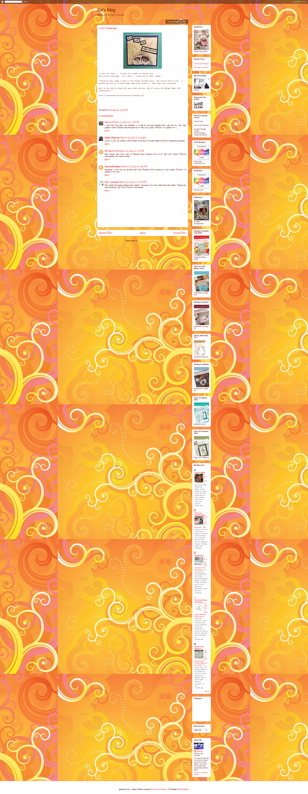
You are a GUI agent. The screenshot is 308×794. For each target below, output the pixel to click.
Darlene (199, 751)
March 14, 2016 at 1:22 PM (131, 151)
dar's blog (106, 9)
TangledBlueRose (113, 166)
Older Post (179, 233)
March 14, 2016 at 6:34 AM (133, 137)
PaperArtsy (199, 555)
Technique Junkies (201, 67)
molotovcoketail (160, 789)
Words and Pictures (199, 647)
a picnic (205, 477)
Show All (206, 691)
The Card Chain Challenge (201, 601)
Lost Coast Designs (201, 63)
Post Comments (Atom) (149, 241)
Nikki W (108, 122)
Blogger (184, 789)
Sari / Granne (112, 182)
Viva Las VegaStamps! (200, 514)
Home (143, 233)
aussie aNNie (200, 472)
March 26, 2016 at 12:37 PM (133, 182)
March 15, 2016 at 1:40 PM (134, 166)
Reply (107, 130)
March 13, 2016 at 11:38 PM (125, 122)
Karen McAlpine (112, 137)
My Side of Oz (111, 151)
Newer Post (105, 233)
